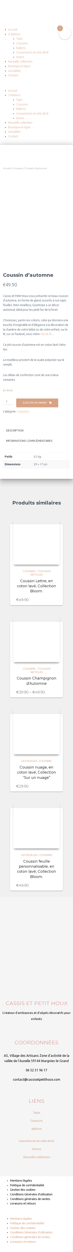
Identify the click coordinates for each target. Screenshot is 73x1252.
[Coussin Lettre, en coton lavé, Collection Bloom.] (36, 541)
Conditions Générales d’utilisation (31, 1194)
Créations (14, 34)
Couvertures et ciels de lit (32, 52)
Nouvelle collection (20, 61)
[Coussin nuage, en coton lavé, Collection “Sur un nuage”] (36, 731)
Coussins (22, 43)
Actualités (14, 70)
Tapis (19, 38)
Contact (13, 75)
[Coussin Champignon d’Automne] (36, 639)
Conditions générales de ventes (30, 1199)
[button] (36, 86)
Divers (20, 57)
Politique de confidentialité (27, 1185)
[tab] (36, 430)
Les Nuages (29, 760)
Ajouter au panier (35, 402)
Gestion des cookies (22, 1189)
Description (15, 430)
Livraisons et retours (23, 1203)
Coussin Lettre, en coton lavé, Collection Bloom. (36, 586)
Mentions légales (21, 1180)
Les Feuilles (29, 855)
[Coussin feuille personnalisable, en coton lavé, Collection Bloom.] (36, 825)
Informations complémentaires (29, 440)
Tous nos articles (40, 573)
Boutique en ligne (19, 66)
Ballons (21, 48)
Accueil (12, 29)
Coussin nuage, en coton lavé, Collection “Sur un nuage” (36, 772)
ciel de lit (45, 334)
